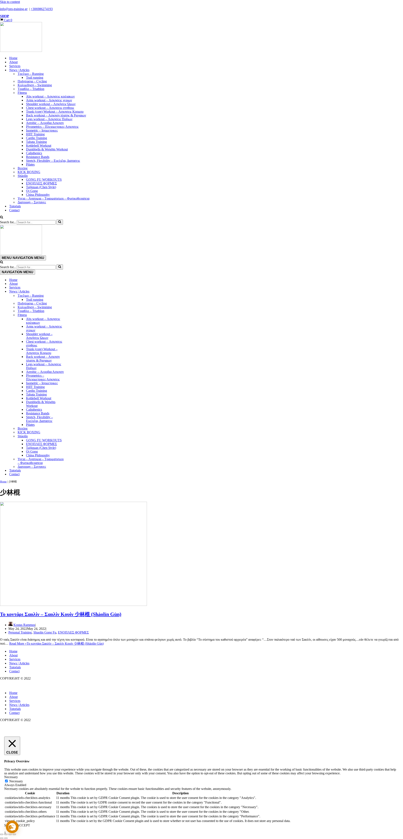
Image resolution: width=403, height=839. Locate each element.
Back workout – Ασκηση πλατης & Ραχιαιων (56, 115)
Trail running (34, 77)
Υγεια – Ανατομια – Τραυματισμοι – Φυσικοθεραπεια (53, 198)
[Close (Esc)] (14, 834)
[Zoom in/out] (1, 834)
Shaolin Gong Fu (44, 632)
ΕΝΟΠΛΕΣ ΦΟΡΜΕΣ (41, 183)
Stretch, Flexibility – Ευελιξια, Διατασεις (53, 160)
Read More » (56, 643)
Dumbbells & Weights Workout (47, 149)
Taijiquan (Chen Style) (41, 187)
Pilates (30, 164)
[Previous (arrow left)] (1, 838)
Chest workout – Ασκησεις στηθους (50, 108)
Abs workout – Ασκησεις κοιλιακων (50, 96)
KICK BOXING (29, 172)
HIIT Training (35, 134)
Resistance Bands (37, 157)
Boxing (22, 168)
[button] (12, 827)
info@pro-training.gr (13, 9)
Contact (14, 210)
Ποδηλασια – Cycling (32, 81)
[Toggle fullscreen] (6, 834)
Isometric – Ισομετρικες (42, 130)
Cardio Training (36, 138)
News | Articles (19, 663)
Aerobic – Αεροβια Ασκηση (45, 123)
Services (14, 66)
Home (13, 58)
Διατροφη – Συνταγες (32, 202)
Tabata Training (36, 142)
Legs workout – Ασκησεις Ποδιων (49, 119)
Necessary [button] (11, 777)
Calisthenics (34, 153)
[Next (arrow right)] (6, 838)
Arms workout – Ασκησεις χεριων (49, 100)
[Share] (10, 834)
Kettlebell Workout (38, 145)
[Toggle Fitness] (73, 315)
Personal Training (20, 632)
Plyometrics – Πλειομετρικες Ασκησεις (52, 126)
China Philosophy (38, 194)
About (13, 62)
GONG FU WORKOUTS (44, 179)
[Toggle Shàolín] (73, 436)
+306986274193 (42, 9)
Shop (4, 16)
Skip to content (10, 2)
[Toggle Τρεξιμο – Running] (73, 296)
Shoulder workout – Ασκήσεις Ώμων (51, 104)
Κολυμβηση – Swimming (35, 85)
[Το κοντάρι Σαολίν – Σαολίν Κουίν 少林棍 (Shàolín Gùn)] (73, 604)
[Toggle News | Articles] (73, 291)
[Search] (1, 217)
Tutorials (15, 206)
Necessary (16, 781)
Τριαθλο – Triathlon (31, 89)
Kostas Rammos (24, 625)
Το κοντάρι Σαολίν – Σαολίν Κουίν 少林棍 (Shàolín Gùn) (60, 614)
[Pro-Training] (201, 37)
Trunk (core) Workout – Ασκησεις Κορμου (55, 111)
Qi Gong (32, 191)
